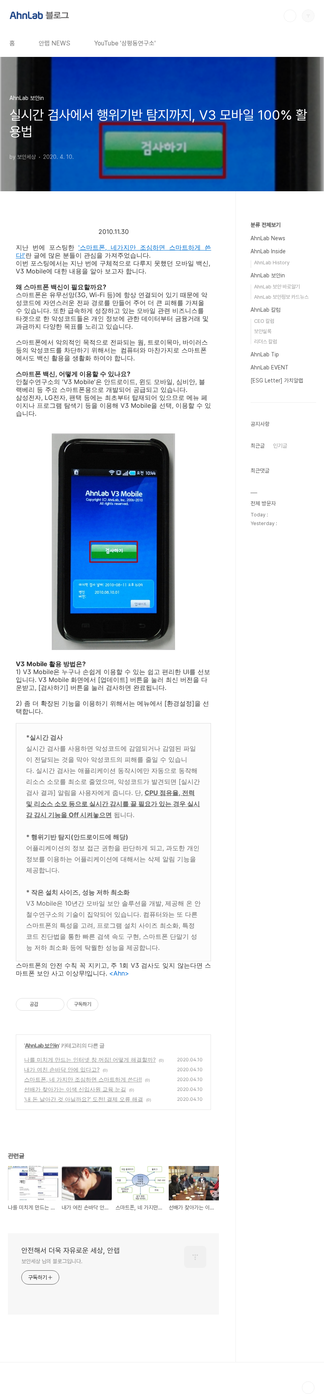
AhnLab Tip (265, 354)
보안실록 (262, 331)
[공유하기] (46, 1004)
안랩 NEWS (54, 43)
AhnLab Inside (268, 251)
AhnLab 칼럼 (266, 310)
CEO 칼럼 (264, 321)
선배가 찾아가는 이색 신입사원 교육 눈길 (75, 1089)
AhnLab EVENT (269, 367)
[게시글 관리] (55, 1004)
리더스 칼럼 (265, 342)
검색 (290, 16)
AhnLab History (272, 263)
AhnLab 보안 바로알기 (277, 287)
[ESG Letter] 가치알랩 (277, 380)
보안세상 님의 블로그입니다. (52, 1261)
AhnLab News (268, 238)
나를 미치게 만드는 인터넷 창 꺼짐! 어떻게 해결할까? (90, 1059)
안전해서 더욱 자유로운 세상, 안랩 (70, 1250)
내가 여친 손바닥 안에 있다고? (62, 1069)
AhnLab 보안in (42, 1045)
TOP (308, 1387)
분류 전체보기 (266, 225)
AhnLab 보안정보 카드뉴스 (281, 297)
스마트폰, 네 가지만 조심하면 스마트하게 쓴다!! (83, 1079)
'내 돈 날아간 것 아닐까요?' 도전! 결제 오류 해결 (83, 1099)
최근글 (258, 446)
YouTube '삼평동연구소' (125, 43)
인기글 (280, 446)
